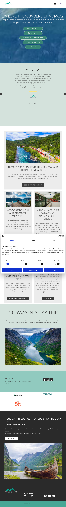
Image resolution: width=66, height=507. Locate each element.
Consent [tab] (11, 240)
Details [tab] (33, 240)
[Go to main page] (28, 4)
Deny (12, 270)
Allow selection (33, 270)
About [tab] (54, 240)
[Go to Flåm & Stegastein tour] (33, 147)
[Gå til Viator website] (47, 394)
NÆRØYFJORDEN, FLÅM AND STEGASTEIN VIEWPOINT (18, 213)
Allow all (54, 270)
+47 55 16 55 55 (30, 494)
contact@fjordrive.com (33, 496)
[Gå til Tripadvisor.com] (18, 395)
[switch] (25, 264)
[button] (55, 3)
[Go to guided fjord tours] (18, 199)
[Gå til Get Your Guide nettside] (18, 404)
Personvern (27, 503)
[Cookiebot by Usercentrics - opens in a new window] (57, 236)
